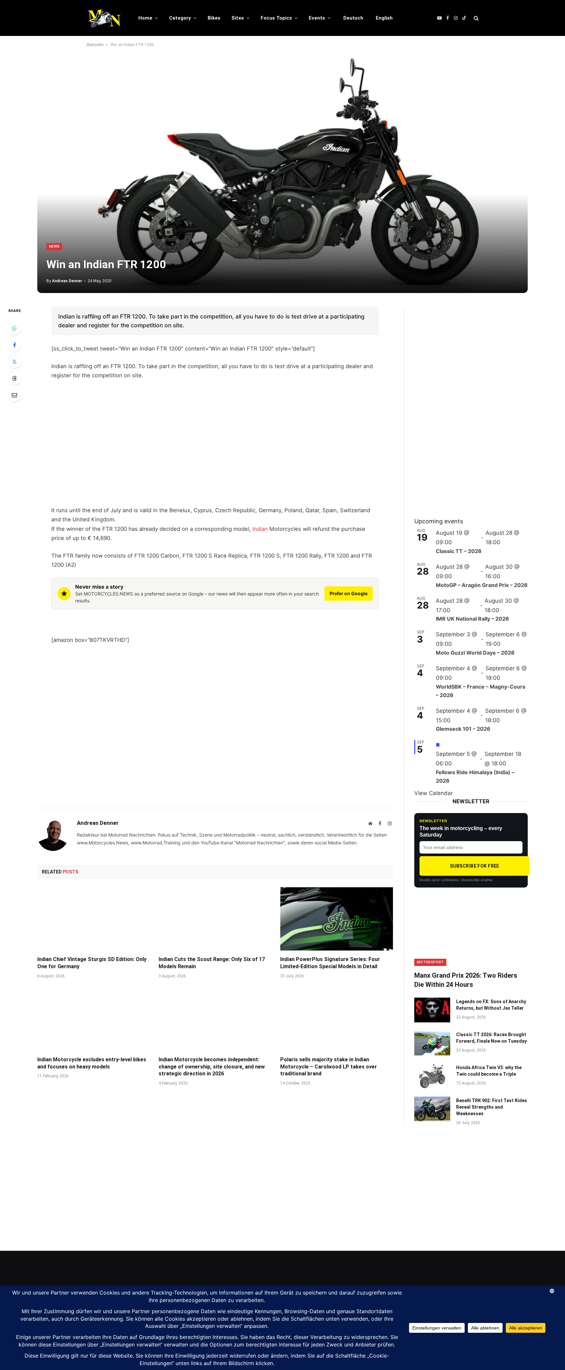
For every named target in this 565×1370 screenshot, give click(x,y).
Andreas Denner (67, 281)
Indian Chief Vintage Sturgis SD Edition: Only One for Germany (91, 963)
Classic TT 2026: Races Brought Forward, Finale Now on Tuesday (491, 1038)
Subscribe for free (474, 866)
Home (145, 18)
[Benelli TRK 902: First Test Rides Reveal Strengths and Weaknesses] (432, 1109)
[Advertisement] (215, 451)
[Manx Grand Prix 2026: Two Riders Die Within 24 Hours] (471, 934)
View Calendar (433, 793)
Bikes (214, 18)
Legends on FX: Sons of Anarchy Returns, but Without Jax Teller (491, 1005)
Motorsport (430, 962)
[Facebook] (14, 344)
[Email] (14, 394)
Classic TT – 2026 (459, 551)
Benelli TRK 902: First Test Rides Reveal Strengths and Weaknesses (491, 1107)
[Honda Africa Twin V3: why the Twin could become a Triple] (432, 1076)
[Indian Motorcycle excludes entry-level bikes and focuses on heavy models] (93, 1019)
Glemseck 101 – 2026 (463, 729)
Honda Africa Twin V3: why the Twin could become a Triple (489, 1071)
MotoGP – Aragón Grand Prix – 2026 (482, 585)
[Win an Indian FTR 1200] (282, 175)
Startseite (94, 44)
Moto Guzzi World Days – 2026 (475, 652)
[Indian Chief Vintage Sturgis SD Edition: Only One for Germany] (93, 919)
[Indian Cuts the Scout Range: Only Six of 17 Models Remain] (215, 919)
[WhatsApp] (14, 328)
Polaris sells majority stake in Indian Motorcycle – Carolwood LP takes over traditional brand (328, 1066)
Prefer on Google (349, 593)
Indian (260, 529)
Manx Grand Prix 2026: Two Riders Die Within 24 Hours (465, 979)
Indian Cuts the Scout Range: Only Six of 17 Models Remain (212, 963)
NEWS (54, 246)
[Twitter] (14, 361)
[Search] (475, 18)
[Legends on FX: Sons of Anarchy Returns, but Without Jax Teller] (432, 1010)
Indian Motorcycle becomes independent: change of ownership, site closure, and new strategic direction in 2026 (212, 1066)
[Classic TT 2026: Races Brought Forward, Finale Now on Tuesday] (432, 1043)
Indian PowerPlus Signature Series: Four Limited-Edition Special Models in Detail (330, 963)
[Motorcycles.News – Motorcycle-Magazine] (103, 18)
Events (317, 18)
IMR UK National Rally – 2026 (472, 618)
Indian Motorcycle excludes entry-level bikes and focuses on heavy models (91, 1063)
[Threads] (14, 378)
